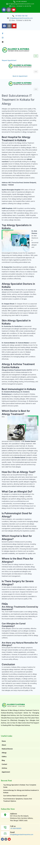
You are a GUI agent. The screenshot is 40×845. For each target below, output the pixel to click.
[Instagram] (20, 38)
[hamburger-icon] (36, 56)
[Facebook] (20, 33)
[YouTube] (20, 42)
